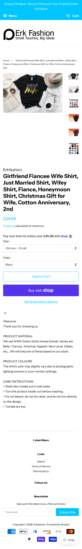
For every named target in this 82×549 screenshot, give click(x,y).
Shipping (9, 226)
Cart (75, 16)
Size (6, 241)
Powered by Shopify (58, 524)
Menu (12, 16)
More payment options (41, 302)
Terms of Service (41, 466)
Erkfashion (40, 524)
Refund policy (41, 471)
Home (6, 60)
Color (6, 258)
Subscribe (67, 512)
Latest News (41, 440)
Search (41, 461)
